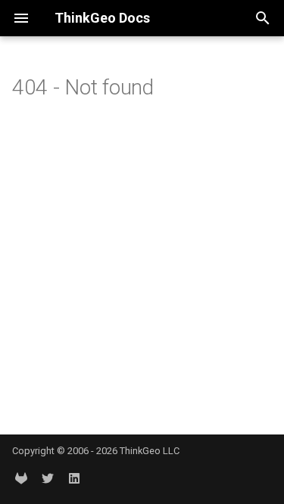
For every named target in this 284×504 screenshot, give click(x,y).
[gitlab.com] (21, 480)
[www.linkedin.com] (74, 480)
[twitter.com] (48, 480)
